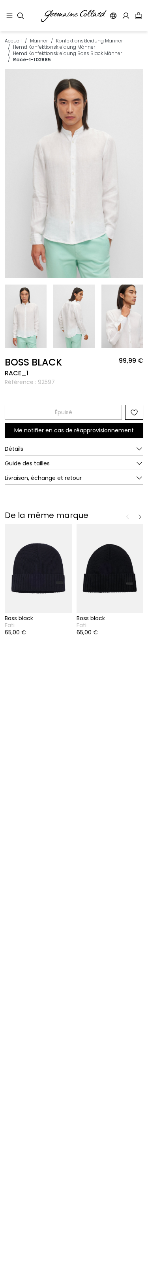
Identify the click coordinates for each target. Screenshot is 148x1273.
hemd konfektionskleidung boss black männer (67, 53)
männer (39, 40)
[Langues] (113, 15)
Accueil (13, 40)
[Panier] (138, 15)
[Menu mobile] (9, 15)
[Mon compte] (126, 15)
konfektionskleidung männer (89, 40)
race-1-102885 (32, 59)
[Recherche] (20, 15)
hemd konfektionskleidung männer (54, 47)
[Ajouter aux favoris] (134, 412)
